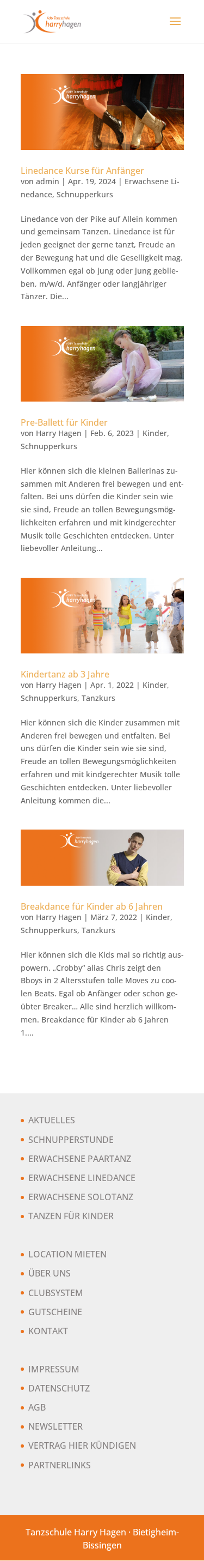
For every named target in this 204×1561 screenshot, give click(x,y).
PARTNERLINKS (59, 1465)
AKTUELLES (51, 1120)
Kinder (155, 433)
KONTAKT (48, 1331)
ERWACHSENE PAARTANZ (79, 1159)
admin (47, 181)
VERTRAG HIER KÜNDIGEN (82, 1445)
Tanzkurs (98, 698)
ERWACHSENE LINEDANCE (81, 1178)
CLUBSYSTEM (55, 1293)
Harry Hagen (59, 433)
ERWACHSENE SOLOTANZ (80, 1197)
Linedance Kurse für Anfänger (82, 171)
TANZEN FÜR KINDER (71, 1216)
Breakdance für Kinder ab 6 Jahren (92, 906)
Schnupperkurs (85, 194)
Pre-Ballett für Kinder (64, 422)
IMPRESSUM (53, 1369)
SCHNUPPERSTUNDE (71, 1140)
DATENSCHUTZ (59, 1388)
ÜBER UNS (49, 1273)
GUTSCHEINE (55, 1312)
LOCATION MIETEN (67, 1254)
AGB (37, 1407)
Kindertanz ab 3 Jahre (65, 674)
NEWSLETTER (55, 1426)
